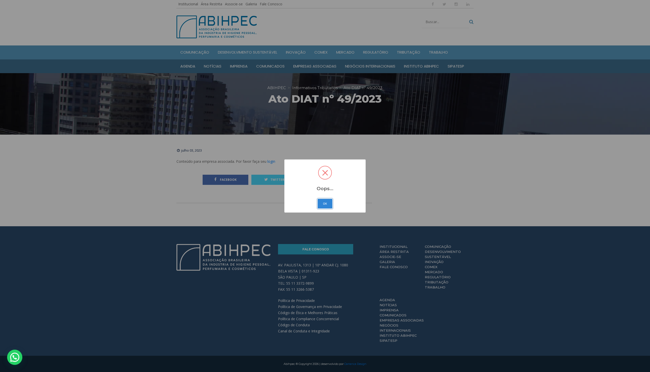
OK (325, 203)
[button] (14, 357)
